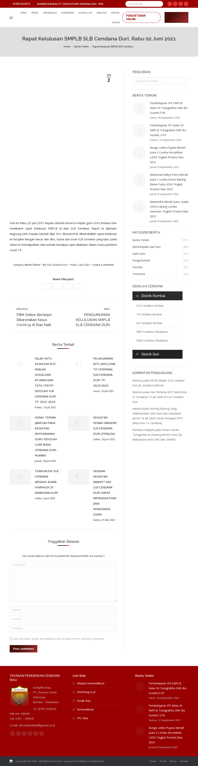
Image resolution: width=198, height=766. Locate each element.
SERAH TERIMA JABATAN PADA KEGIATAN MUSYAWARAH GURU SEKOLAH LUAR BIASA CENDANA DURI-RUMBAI (46, 436)
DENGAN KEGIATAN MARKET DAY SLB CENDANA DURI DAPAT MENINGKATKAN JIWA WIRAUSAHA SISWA (104, 492)
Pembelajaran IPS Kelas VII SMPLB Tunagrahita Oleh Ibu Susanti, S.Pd (168, 130)
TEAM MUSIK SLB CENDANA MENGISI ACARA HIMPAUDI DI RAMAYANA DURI (46, 482)
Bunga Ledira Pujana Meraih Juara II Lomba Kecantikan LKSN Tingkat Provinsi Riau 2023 (167, 155)
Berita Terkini (81, 46)
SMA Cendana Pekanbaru (152, 340)
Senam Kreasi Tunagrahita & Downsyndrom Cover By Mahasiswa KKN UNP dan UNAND (157, 434)
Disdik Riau (84, 701)
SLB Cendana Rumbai (149, 305)
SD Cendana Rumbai (149, 323)
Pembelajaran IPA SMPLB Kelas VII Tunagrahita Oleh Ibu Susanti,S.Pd (169, 108)
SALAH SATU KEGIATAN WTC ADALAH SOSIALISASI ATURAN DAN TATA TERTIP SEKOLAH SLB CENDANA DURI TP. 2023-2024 (45, 380)
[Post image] (20, 364)
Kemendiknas (85, 709)
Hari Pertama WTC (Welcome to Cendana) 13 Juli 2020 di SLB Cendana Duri (159, 397)
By (55, 264)
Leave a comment (103, 264)
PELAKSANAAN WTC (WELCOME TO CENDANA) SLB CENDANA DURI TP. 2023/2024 (104, 371)
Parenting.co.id (86, 692)
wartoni (137, 408)
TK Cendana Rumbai (149, 314)
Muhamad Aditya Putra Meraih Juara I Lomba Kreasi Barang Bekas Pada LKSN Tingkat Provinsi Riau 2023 (169, 182)
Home (67, 46)
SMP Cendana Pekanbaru (152, 332)
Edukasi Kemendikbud (90, 683)
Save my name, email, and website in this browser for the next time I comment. (59, 638)
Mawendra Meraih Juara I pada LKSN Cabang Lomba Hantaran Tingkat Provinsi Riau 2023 (169, 209)
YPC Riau (82, 718)
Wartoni (137, 380)
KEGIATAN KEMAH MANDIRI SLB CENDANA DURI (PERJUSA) (105, 425)
